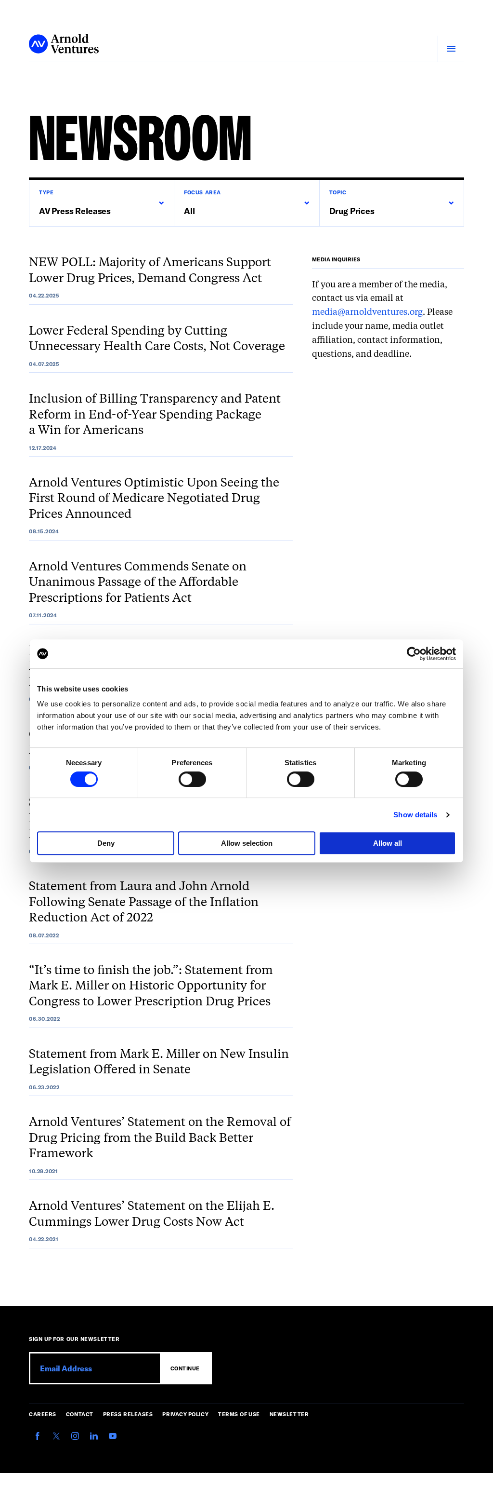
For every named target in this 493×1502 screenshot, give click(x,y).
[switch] (192, 779)
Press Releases (128, 1414)
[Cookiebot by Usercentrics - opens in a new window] (414, 654)
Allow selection (246, 843)
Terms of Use (239, 1414)
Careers (42, 1414)
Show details (415, 815)
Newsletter (289, 1414)
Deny (106, 843)
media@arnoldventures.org (367, 312)
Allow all (387, 843)
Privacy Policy (185, 1414)
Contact (79, 1414)
